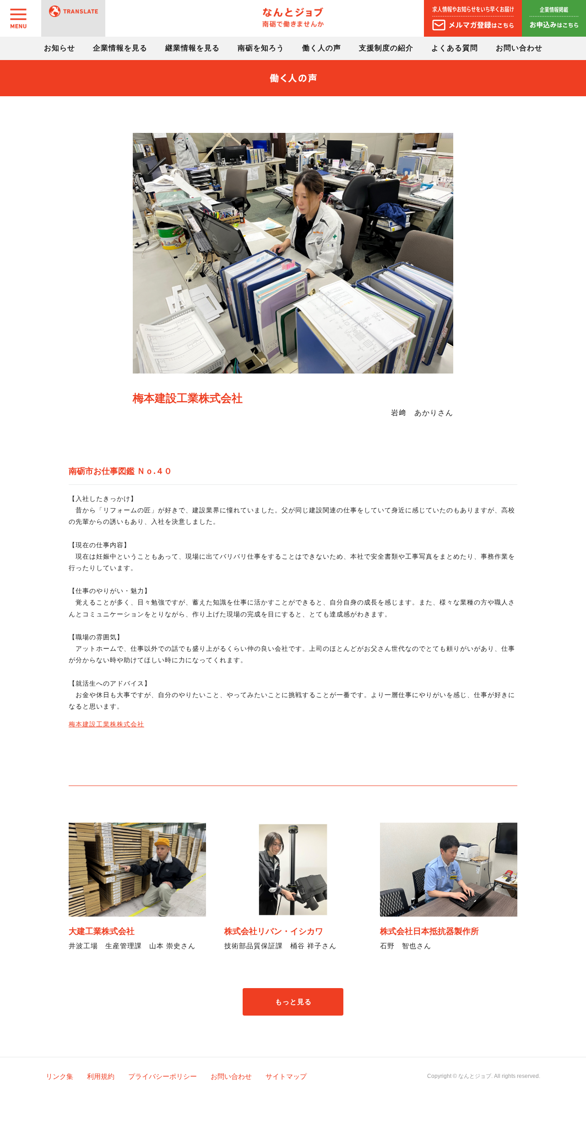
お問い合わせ (519, 48)
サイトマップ (286, 1076)
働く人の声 (321, 48)
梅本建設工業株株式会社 (106, 724)
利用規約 (100, 1076)
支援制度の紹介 (386, 48)
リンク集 (59, 1076)
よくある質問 (454, 48)
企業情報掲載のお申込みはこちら (554, 18)
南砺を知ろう (261, 48)
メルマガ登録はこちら (473, 18)
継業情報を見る (192, 48)
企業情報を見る (120, 48)
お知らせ (59, 48)
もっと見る (293, 1002)
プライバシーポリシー (162, 1076)
